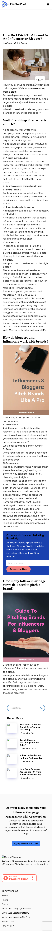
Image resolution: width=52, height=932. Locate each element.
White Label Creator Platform (15, 913)
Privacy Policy (8, 925)
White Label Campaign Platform (16, 908)
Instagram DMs (38, 329)
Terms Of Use (8, 921)
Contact (6, 904)
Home (5, 895)
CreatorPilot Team (16, 43)
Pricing (5, 900)
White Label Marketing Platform (16, 917)
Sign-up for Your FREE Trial (26, 844)
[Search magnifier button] (42, 708)
